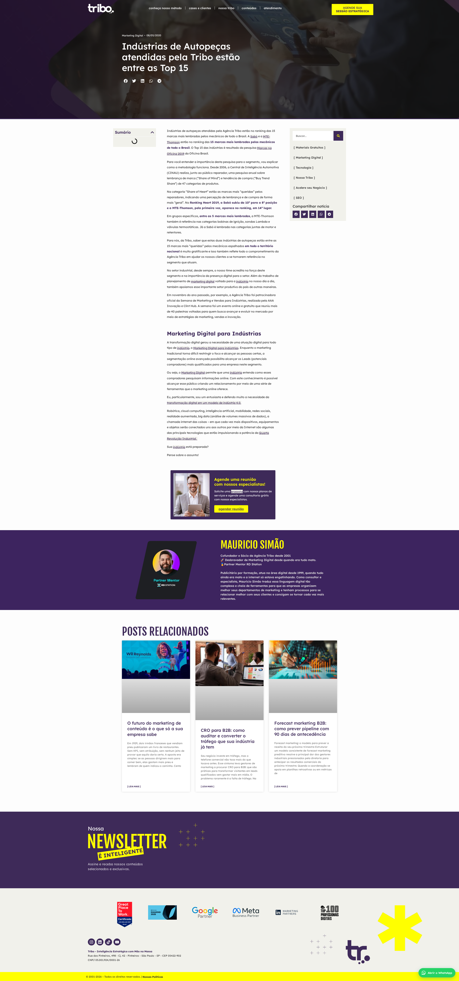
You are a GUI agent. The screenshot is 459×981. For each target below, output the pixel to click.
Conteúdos (249, 8)
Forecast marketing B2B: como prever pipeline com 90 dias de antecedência (301, 729)
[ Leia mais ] (134, 786)
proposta (237, 491)
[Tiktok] (108, 942)
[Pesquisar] (338, 136)
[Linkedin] (100, 942)
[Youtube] (117, 942)
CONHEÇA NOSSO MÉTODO (165, 8)
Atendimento (273, 8)
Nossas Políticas (153, 976)
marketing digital (202, 281)
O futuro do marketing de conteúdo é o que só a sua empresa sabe (155, 729)
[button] (126, 81)
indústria (242, 281)
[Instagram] (91, 942)
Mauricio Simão (252, 545)
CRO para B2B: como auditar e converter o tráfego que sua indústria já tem (227, 739)
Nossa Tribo (226, 8)
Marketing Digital (132, 35)
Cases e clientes (200, 8)
